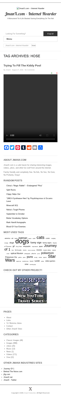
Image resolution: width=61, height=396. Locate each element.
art (12, 238)
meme (25, 250)
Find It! (50, 34)
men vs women (31, 250)
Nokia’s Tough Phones (15, 210)
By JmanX (7, 70)
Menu (9, 39)
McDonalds (18, 250)
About (8, 317)
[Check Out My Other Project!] (30, 289)
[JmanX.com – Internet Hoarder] (30, 388)
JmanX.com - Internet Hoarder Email (42, 24)
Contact (9, 326)
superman (18, 261)
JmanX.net (8, 377)
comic (48, 238)
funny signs (47, 243)
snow (40, 257)
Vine (8, 357)
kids (13, 250)
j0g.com (7, 374)
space (45, 257)
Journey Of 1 (9, 369)
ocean (8, 253)
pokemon (47, 253)
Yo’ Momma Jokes (14, 323)
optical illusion (17, 253)
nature (54, 250)
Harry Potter (19, 246)
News (8, 351)
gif (14, 246)
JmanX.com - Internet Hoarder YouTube (24, 24)
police (20, 257)
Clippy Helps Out (13, 194)
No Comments (30, 70)
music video (47, 250)
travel (31, 261)
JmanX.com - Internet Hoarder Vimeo (30, 24)
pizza (38, 253)
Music (8, 349)
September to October (15, 214)
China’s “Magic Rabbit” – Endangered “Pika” (24, 186)
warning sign (33, 264)
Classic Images (12, 340)
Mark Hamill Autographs (16, 222)
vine (26, 264)
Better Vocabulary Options (17, 218)
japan (41, 246)
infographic (27, 246)
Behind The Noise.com (13, 371)
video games (50, 261)
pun (24, 257)
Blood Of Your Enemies (16, 227)
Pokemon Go (11, 257)
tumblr (37, 261)
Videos (9, 354)
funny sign (35, 242)
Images (9, 343)
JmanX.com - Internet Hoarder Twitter (18, 24)
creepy (6, 243)
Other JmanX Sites (14, 329)
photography (27, 253)
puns (30, 256)
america (7, 238)
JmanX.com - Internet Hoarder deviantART (36, 24)
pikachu (33, 253)
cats (40, 237)
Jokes (8, 346)
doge (12, 243)
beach (30, 238)
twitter (42, 261)
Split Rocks (11, 190)
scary (35, 257)
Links (8, 320)
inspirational (35, 246)
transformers (25, 261)
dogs (22, 241)
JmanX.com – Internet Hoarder (30, 13)
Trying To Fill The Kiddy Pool (22, 65)
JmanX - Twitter (10, 380)
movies (39, 250)
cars (34, 238)
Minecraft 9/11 (12, 205)
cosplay (53, 238)
